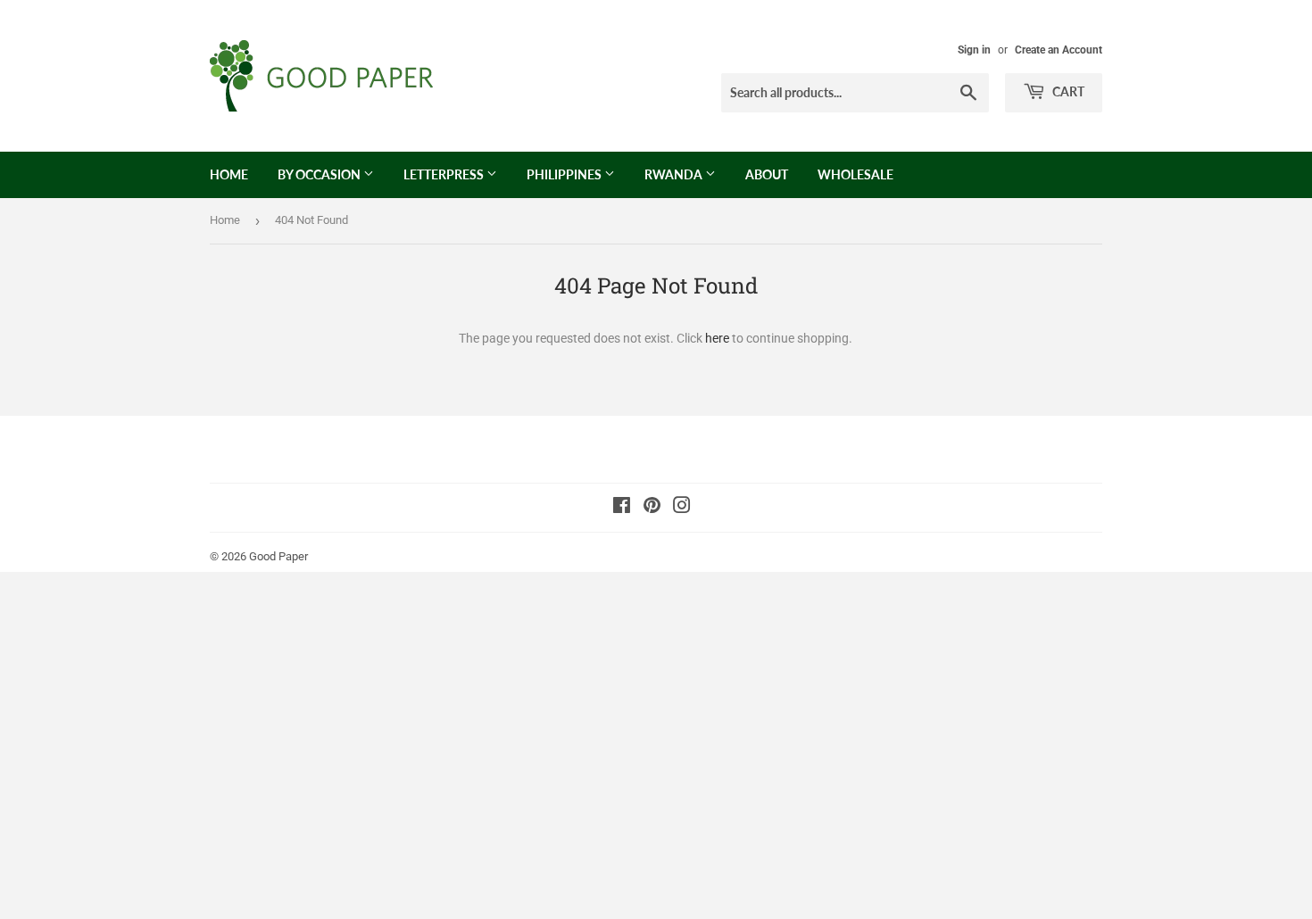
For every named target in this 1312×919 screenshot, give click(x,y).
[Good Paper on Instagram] (682, 508)
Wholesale (855, 174)
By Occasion (320, 174)
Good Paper (278, 556)
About (766, 174)
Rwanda (674, 174)
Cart (1067, 91)
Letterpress (444, 174)
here (717, 338)
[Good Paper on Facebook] (621, 508)
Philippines (565, 174)
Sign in (974, 50)
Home (229, 174)
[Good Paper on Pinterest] (652, 508)
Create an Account (1058, 50)
